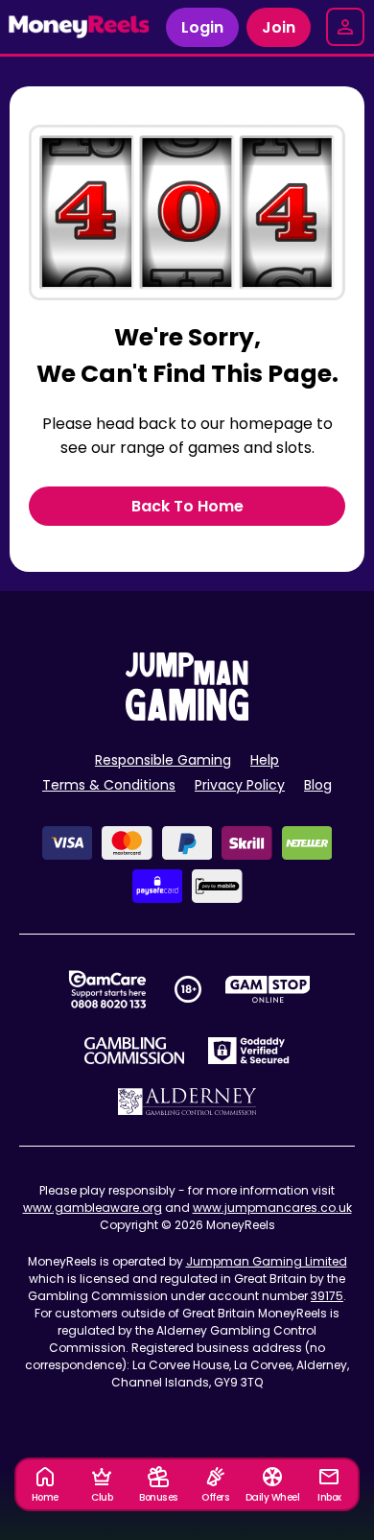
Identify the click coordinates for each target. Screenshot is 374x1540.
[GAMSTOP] (268, 989)
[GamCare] (107, 989)
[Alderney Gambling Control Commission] (187, 1101)
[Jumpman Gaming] (187, 715)
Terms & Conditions (108, 784)
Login (202, 27)
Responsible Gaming (163, 760)
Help (264, 760)
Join (278, 27)
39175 (327, 1296)
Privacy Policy (240, 784)
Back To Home (187, 506)
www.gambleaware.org (92, 1207)
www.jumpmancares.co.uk (272, 1207)
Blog (318, 784)
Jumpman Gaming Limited (266, 1261)
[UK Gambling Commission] (134, 1050)
